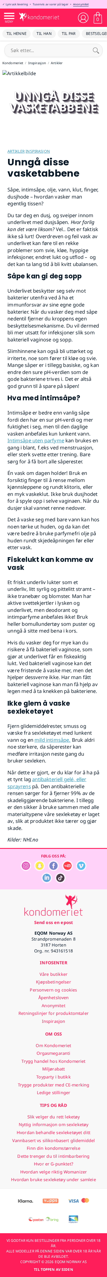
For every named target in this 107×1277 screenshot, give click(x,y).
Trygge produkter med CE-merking (53, 1085)
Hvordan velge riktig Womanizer (53, 1172)
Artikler (16, 151)
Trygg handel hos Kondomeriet (53, 1061)
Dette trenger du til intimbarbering (53, 1156)
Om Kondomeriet (53, 1045)
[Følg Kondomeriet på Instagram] (26, 869)
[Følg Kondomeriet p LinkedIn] (46, 881)
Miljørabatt (53, 1069)
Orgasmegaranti (53, 1053)
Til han (44, 33)
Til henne (16, 33)
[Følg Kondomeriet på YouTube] (67, 869)
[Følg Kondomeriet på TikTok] (60, 881)
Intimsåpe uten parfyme (35, 440)
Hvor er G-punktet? (53, 1164)
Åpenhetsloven (53, 997)
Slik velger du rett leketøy (53, 1117)
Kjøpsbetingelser (53, 982)
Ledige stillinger (53, 1092)
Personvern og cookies (53, 990)
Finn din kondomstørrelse (53, 1148)
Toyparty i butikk (53, 1077)
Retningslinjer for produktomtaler (53, 1013)
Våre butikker (53, 974)
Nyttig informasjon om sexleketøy (54, 1124)
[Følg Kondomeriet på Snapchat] (39, 869)
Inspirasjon (38, 151)
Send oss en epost (53, 922)
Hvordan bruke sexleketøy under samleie (53, 1179)
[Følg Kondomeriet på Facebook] (53, 869)
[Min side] (83, 17)
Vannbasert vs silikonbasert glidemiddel (53, 1140)
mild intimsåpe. (52, 739)
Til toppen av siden (53, 1269)
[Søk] (96, 50)
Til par (69, 33)
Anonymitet (81, 4)
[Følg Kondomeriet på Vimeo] (81, 869)
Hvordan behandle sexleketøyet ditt (53, 1132)
